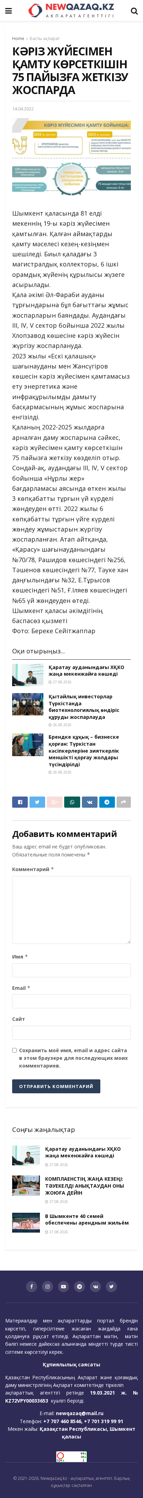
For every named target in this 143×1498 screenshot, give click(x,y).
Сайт (18, 1019)
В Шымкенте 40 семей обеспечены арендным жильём (87, 1219)
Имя (20, 956)
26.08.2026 (62, 724)
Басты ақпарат (45, 38)
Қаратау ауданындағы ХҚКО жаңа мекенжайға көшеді (86, 670)
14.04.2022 (23, 109)
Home (18, 38)
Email (21, 988)
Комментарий (33, 869)
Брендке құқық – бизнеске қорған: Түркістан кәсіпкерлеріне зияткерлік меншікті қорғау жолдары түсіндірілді (84, 750)
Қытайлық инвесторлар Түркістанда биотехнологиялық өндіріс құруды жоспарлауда (84, 706)
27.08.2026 (62, 682)
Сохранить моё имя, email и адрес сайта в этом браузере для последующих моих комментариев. (73, 1058)
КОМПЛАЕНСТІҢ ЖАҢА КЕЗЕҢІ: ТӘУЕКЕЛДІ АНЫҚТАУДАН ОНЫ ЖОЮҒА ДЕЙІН (84, 1185)
